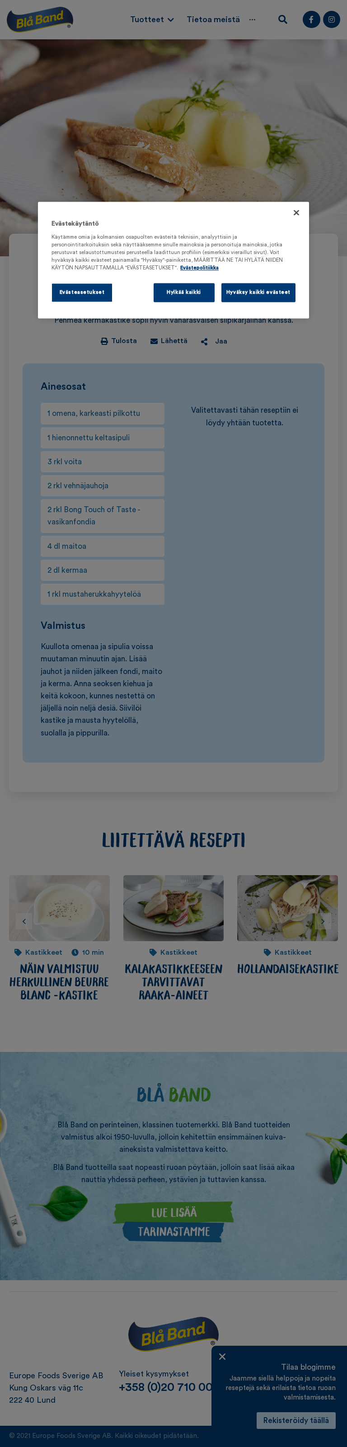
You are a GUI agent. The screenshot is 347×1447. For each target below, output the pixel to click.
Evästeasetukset (82, 292)
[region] (173, 260)
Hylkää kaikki (184, 292)
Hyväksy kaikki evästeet (258, 292)
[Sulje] (296, 213)
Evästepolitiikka (199, 267)
